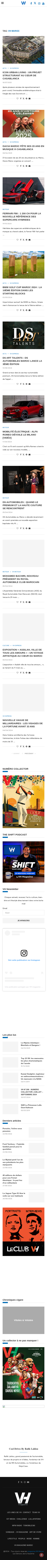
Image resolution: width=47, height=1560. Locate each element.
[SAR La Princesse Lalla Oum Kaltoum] (10, 1109)
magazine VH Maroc (36, 1551)
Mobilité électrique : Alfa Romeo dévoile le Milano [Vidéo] (20, 434)
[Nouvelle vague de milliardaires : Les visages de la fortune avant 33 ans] (23, 697)
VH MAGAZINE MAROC (23, 1545)
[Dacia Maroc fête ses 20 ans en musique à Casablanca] (23, 123)
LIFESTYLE (12, 1539)
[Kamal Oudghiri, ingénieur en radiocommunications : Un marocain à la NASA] (10, 1078)
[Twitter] (35, 4)
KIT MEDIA (11, 1519)
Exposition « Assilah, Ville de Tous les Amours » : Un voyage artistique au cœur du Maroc (23, 652)
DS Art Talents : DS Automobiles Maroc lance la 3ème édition (22, 361)
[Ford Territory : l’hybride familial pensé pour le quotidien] (36, 1148)
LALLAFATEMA (34, 1519)
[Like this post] (17, 98)
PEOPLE (21, 1539)
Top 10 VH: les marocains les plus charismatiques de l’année (32, 1060)
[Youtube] (43, 4)
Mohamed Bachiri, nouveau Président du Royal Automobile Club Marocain (21, 579)
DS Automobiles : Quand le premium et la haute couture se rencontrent (22, 505)
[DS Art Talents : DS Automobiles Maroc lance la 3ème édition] (23, 335)
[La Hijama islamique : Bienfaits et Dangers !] (10, 1047)
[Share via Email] (29, 98)
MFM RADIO (17, 1526)
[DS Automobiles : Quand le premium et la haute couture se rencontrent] (23, 479)
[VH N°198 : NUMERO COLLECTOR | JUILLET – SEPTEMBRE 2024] (10, 1093)
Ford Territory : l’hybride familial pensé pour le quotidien (13, 1146)
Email (5, 908)
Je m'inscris (23, 921)
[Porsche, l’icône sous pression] (36, 1132)
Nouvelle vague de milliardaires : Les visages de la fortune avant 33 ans (23, 723)
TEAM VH (36, 1512)
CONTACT (27, 1512)
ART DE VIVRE (35, 1532)
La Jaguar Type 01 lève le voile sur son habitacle (14, 1194)
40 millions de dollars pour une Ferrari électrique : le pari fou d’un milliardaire (12, 1179)
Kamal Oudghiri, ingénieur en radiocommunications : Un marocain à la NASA (32, 1076)
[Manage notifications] (41, 1555)
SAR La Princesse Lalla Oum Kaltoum (31, 1106)
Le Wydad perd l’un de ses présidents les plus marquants (13, 1162)
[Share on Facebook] (20, 98)
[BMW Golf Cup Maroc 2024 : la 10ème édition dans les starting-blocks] (23, 265)
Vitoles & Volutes (18, 1320)
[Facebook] (31, 4)
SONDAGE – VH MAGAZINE (17, 1532)
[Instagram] (39, 4)
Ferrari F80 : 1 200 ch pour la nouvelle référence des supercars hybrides (22, 216)
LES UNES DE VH (14, 1512)
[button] (5, 1320)
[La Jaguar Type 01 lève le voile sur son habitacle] (36, 1197)
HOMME (36, 1539)
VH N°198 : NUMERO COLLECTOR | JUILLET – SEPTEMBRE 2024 (32, 1092)
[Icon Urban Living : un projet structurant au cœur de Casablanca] (23, 49)
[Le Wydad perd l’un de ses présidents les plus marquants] (36, 1164)
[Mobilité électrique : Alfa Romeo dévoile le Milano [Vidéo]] (23, 409)
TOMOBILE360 (29, 1526)
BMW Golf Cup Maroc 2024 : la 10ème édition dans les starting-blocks (22, 290)
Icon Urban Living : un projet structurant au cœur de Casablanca (22, 75)
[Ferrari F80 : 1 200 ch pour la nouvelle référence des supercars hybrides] (23, 191)
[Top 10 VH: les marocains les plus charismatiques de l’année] (10, 1062)
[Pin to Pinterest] (26, 98)
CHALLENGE (22, 1519)
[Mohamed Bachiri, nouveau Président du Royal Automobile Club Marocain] (23, 553)
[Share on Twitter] (23, 98)
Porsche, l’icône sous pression (12, 1129)
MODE (29, 1539)
